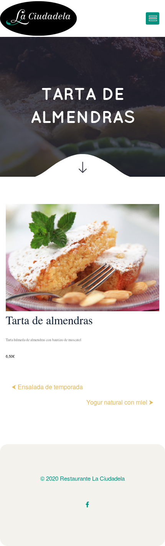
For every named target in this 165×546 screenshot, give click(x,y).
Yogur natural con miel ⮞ (119, 402)
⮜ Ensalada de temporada (47, 386)
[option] (82, 282)
